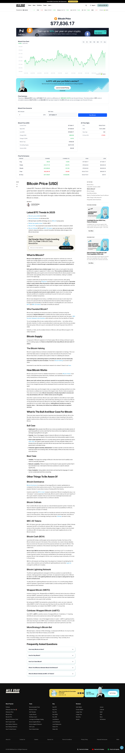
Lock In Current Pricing (62, 88)
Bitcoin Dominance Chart (12, 719)
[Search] (86, 5)
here (69, 365)
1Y (101, 42)
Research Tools (33, 709)
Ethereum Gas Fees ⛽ (11, 709)
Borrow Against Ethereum (35, 724)
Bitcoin (54, 221)
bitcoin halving (59, 360)
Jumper (101, 707)
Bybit (101, 712)
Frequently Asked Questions (94, 199)
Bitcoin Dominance (34, 218)
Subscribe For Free (66, 247)
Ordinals (59, 516)
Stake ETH (55, 726)
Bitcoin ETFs (32, 225)
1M (94, 42)
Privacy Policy (84, 739)
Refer (118, 739)
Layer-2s (68, 563)
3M (98, 42)
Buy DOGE (55, 714)
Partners (8, 707)
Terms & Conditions (67, 739)
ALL (105, 42)
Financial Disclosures (102, 739)
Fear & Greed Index (34, 729)
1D (87, 42)
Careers (36, 739)
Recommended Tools (34, 707)
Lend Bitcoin (56, 719)
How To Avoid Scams (11, 729)
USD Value (50, 111)
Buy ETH (55, 709)
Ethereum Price (9, 712)
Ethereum (44, 281)
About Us (8, 739)
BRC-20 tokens (48, 228)
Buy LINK (55, 717)
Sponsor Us (50, 739)
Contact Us (22, 739)
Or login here (62, 90)
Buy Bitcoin (92, 115)
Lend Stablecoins (57, 724)
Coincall (102, 709)
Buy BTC (55, 707)
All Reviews (103, 719)
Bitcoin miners (67, 373)
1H (83, 42)
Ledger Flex (79, 714)
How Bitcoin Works (92, 193)
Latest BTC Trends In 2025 (93, 186)
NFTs (28, 304)
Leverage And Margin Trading (36, 719)
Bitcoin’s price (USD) (34, 216)
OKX (101, 714)
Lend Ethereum (56, 721)
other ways (32, 441)
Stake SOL (55, 729)
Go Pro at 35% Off (102, 5)
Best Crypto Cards (10, 721)
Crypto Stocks (32, 714)
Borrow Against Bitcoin (34, 721)
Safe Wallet (79, 707)
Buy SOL (55, 712)
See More (90, 230)
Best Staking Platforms (11, 726)
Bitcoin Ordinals (33, 228)
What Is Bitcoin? (91, 188)
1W (90, 42)
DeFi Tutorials (32, 712)
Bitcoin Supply (90, 191)
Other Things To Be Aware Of (94, 197)
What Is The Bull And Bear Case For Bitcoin (98, 195)
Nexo (101, 717)
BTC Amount (21, 111)
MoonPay (78, 717)
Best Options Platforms (11, 724)
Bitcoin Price (90, 184)
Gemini (77, 719)
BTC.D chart (41, 492)
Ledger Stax (79, 712)
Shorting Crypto (33, 717)
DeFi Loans (32, 726)
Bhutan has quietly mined (35, 223)
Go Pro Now (113, 693)
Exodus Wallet (79, 709)
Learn (49, 5)
